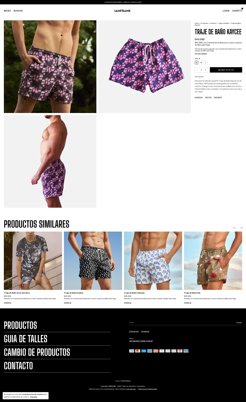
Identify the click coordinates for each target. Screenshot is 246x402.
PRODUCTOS (20, 325)
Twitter (208, 97)
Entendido (33, 397)
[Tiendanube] (123, 381)
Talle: (197, 58)
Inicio (197, 23)
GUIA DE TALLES (25, 338)
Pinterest (218, 97)
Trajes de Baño (223, 23)
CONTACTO (18, 365)
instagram (134, 331)
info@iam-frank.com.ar (141, 341)
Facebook (199, 97)
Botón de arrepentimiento (148, 389)
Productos (204, 23)
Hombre (213, 23)
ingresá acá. (131, 389)
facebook (145, 331)
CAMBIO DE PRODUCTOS (37, 352)
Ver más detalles (201, 53)
